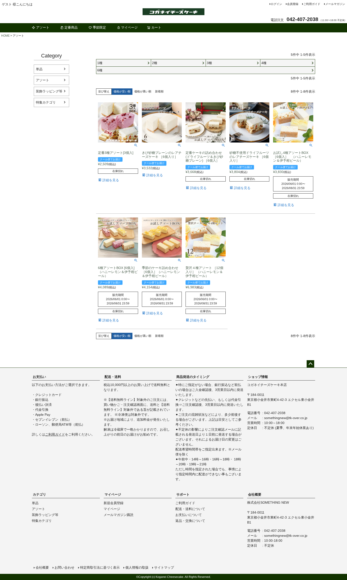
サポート (183, 494)
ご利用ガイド (311, 4)
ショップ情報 (258, 377)
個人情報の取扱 (136, 567)
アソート (42, 27)
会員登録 (292, 4)
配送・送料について (190, 509)
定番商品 (71, 27)
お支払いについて (188, 515)
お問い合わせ (64, 567)
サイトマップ (164, 567)
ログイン (276, 4)
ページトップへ (310, 364)
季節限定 (99, 27)
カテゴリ (39, 494)
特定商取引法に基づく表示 (100, 567)
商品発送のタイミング (192, 377)
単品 (39, 69)
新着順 (159, 91)
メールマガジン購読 (118, 515)
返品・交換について (190, 521)
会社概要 (254, 494)
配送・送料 (113, 377)
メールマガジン (335, 4)
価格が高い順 (142, 91)
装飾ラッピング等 (49, 91)
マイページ (129, 27)
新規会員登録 (113, 503)
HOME (5, 35)
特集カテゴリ (46, 102)
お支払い (39, 377)
